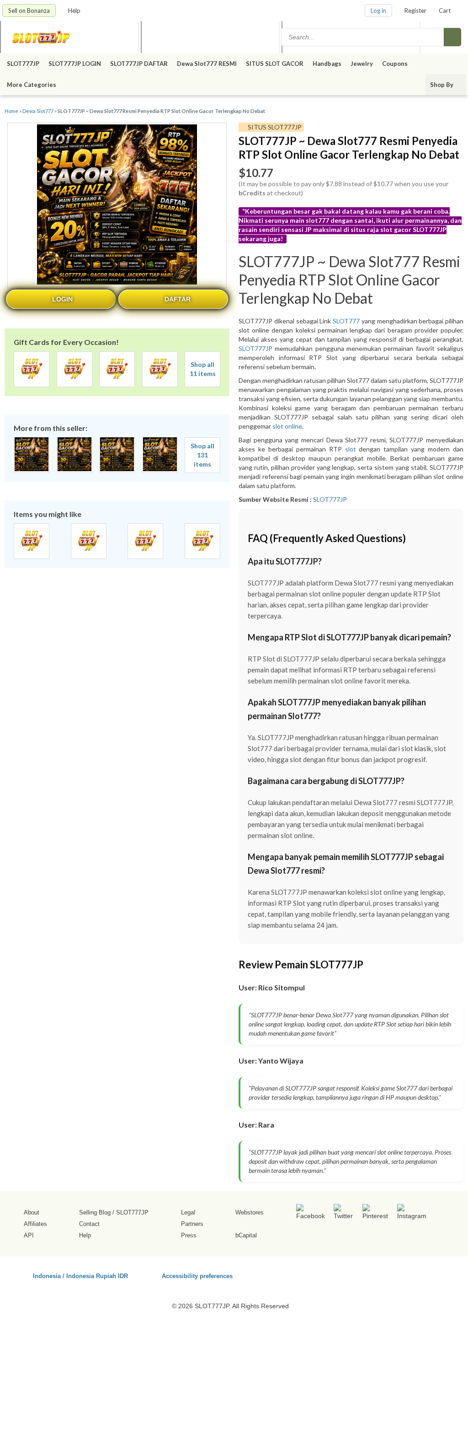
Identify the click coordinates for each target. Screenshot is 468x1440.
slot (350, 449)
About (31, 1212)
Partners (192, 1223)
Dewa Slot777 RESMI (207, 63)
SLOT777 (346, 321)
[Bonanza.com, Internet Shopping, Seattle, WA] (384, 1274)
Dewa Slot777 (37, 111)
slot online (287, 426)
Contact (89, 1223)
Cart (445, 10)
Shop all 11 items (203, 368)
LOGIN (62, 299)
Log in (378, 10)
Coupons (395, 63)
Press (189, 1235)
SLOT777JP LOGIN (74, 63)
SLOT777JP (23, 63)
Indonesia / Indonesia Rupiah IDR (80, 1275)
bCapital (246, 1235)
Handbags (327, 63)
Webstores (249, 1212)
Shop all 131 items (202, 455)
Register (415, 10)
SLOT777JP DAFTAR (139, 63)
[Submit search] (452, 37)
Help (75, 10)
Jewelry (362, 63)
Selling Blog (95, 1212)
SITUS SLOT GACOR (274, 63)
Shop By (442, 84)
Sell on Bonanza (29, 10)
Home (11, 111)
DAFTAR (178, 299)
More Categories (32, 84)
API (29, 1235)
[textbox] (363, 37)
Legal (188, 1212)
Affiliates (35, 1223)
